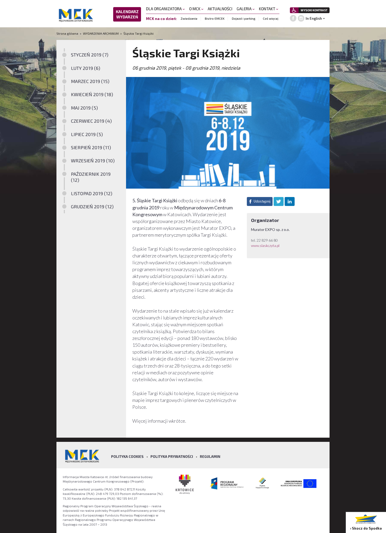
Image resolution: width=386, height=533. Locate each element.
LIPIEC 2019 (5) (87, 134)
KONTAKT (267, 8)
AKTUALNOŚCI (220, 8)
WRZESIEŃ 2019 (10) (93, 160)
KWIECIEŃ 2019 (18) (92, 94)
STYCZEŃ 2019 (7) (89, 55)
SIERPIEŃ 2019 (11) (91, 147)
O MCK (195, 8)
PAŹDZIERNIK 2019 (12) (91, 177)
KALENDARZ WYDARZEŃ (127, 14)
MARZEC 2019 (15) (90, 81)
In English (314, 18)
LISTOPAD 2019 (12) (91, 193)
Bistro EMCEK (215, 18)
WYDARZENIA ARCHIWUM (101, 33)
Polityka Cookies (127, 456)
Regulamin (210, 456)
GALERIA (244, 8)
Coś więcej (270, 18)
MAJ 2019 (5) (84, 108)
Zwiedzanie (189, 18)
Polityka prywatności (171, 456)
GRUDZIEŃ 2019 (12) (92, 206)
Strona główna (67, 33)
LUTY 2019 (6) (85, 68)
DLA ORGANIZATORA (164, 8)
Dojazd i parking (243, 18)
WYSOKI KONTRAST (314, 10)
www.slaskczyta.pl (265, 245)
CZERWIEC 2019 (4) (91, 121)
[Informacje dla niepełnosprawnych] (294, 10)
